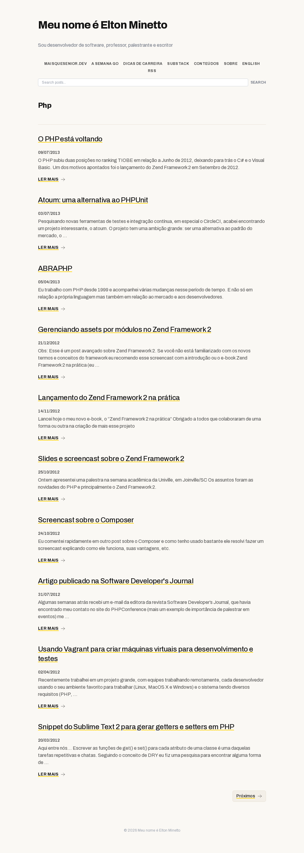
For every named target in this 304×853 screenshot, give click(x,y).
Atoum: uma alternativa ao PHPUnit (93, 200)
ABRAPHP (55, 268)
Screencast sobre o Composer (86, 520)
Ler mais (48, 179)
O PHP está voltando (70, 139)
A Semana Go (104, 63)
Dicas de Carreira (142, 63)
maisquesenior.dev (65, 63)
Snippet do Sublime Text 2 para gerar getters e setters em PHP (136, 727)
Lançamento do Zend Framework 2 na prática (109, 397)
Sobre (231, 63)
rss (152, 71)
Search (258, 82)
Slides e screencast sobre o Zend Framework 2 (111, 459)
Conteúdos (206, 63)
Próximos (245, 796)
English (251, 63)
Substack (178, 63)
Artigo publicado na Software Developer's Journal (115, 581)
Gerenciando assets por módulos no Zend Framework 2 (124, 329)
